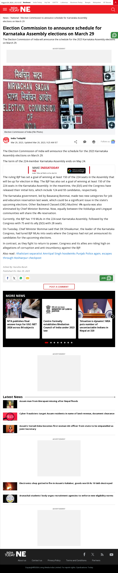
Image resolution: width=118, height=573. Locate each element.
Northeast (27, 2)
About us (22, 560)
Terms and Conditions (76, 560)
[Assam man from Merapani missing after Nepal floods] (10, 404)
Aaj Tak (47, 2)
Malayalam (97, 2)
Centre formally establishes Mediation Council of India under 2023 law (59, 326)
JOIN (104, 278)
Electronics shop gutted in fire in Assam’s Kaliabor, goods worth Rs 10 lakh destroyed (65, 483)
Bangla (87, 2)
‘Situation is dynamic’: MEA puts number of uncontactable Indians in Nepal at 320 (95, 326)
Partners (96, 560)
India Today (37, 2)
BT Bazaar (107, 2)
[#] (20, 278)
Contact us (37, 560)
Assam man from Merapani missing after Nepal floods (48, 401)
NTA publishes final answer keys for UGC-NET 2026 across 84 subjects (22, 324)
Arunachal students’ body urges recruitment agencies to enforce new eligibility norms (66, 495)
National (15, 17)
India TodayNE (18, 138)
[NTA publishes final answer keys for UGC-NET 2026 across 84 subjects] (23, 308)
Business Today (76, 2)
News (6, 17)
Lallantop (64, 2)
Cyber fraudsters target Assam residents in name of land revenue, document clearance (66, 413)
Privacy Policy (54, 560)
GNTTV (55, 2)
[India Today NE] (20, 9)
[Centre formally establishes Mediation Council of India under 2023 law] (59, 308)
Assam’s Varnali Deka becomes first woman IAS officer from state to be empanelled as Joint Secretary (66, 427)
